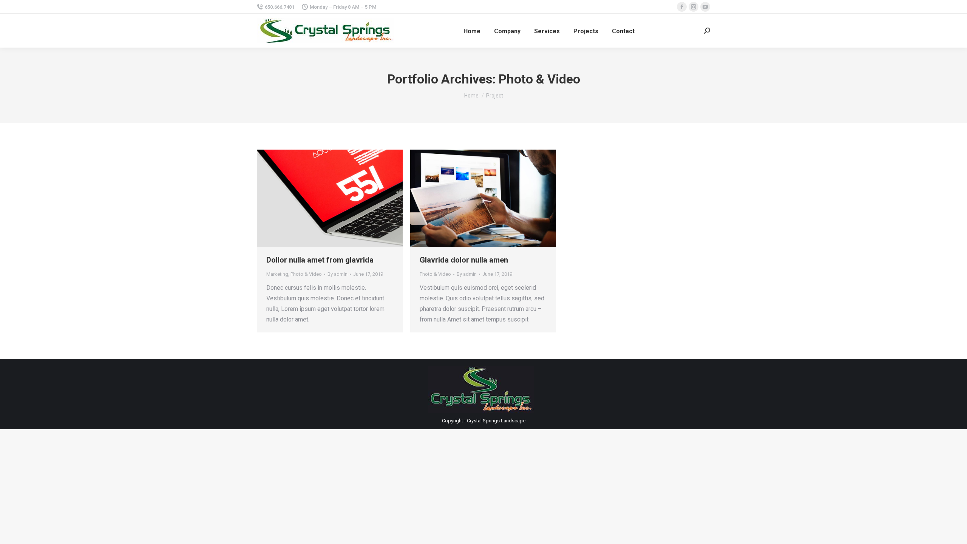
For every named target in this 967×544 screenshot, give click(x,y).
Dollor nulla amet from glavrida (320, 259)
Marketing (277, 274)
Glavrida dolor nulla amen (464, 259)
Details (340, 198)
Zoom (319, 198)
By (337, 274)
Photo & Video (306, 274)
